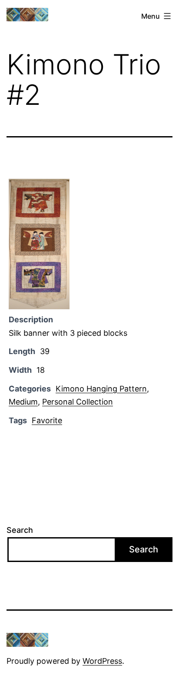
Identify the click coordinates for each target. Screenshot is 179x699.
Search (20, 530)
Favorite (47, 420)
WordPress (102, 661)
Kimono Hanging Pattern (101, 388)
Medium (23, 401)
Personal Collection (77, 401)
